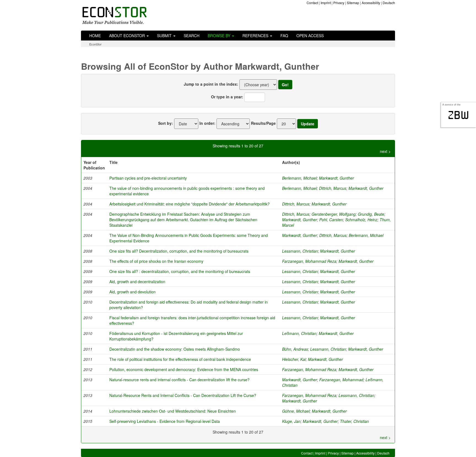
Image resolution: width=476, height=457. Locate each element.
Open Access (310, 35)
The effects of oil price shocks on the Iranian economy (156, 261)
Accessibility (371, 2)
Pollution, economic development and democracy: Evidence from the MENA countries (183, 369)
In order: (207, 123)
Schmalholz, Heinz (361, 219)
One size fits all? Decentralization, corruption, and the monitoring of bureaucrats (178, 251)
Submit (165, 35)
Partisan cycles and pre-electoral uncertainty (148, 178)
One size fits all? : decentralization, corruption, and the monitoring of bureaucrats (179, 271)
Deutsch (389, 2)
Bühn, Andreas (295, 349)
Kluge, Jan (291, 421)
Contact (312, 2)
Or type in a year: (227, 96)
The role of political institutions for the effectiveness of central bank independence (180, 359)
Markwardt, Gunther (336, 178)
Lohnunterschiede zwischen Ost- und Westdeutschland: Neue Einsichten (172, 411)
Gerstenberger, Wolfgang (334, 214)
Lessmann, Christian (300, 251)
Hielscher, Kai (294, 359)
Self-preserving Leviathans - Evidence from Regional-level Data (164, 421)
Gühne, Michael (296, 411)
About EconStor (127, 35)
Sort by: (165, 123)
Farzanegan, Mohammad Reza (309, 261)
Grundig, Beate (371, 214)
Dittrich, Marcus (332, 188)
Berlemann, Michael (299, 178)
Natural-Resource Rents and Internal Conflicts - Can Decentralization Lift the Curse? (182, 395)
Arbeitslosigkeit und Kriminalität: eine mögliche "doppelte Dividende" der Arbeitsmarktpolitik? (189, 204)
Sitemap (353, 2)
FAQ (284, 35)
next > (385, 151)
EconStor (95, 44)
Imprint (326, 2)
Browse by (219, 35)
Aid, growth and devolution (132, 291)
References (255, 35)
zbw (458, 115)
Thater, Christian (354, 421)
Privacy (338, 2)
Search (191, 35)
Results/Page (263, 123)
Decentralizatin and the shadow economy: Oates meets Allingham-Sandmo (174, 349)
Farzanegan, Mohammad (341, 379)
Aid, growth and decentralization (137, 281)
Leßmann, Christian (299, 333)
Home (95, 35)
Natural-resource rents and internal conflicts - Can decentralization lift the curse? (179, 379)
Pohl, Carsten (331, 219)
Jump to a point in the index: (211, 84)
